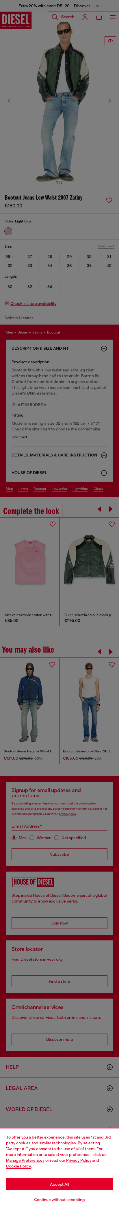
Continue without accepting (59, 1199)
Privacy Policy (78, 1160)
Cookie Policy (18, 1166)
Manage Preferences (25, 1160)
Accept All (59, 1184)
